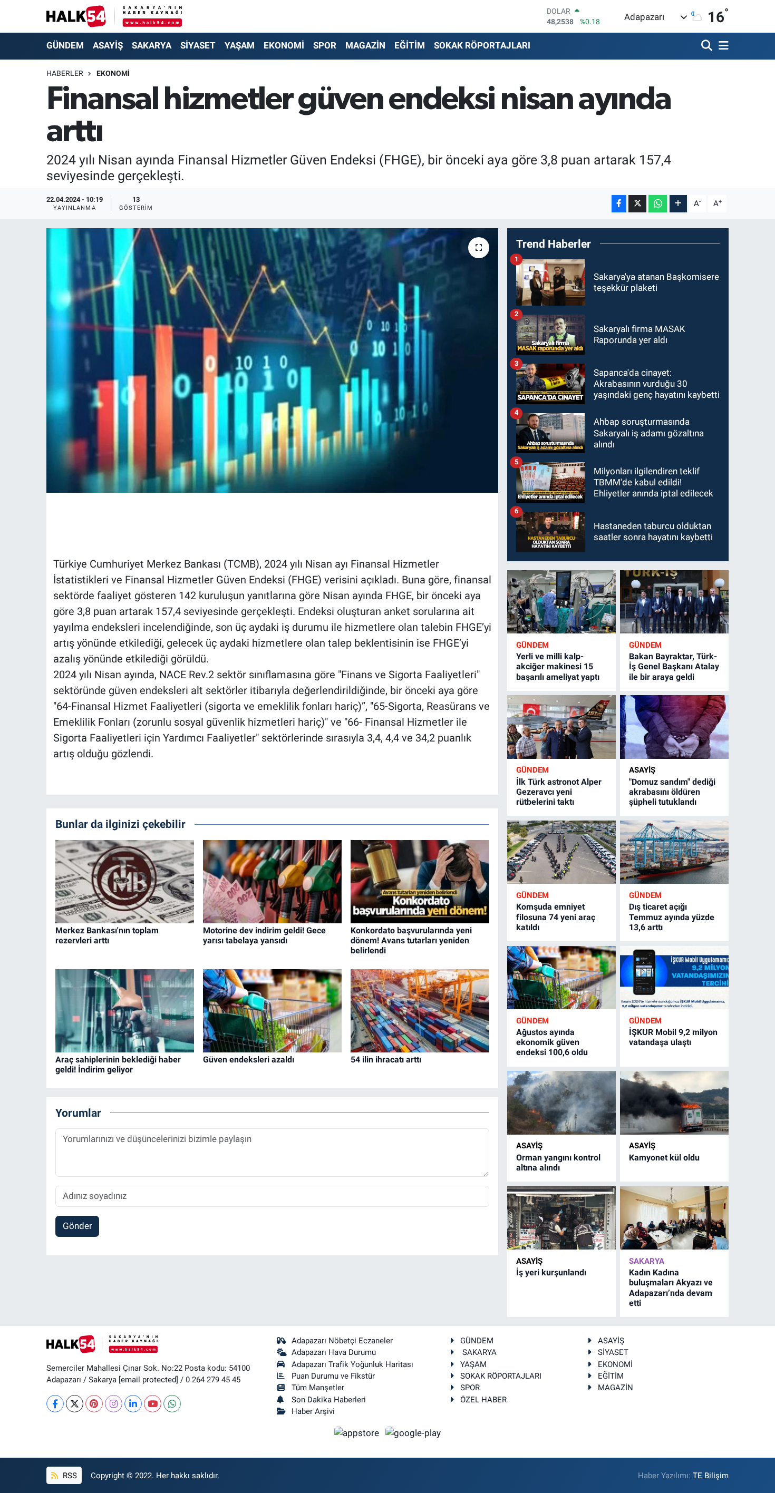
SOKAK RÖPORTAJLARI (482, 45)
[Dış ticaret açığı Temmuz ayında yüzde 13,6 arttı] (674, 852)
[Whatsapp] (172, 1403)
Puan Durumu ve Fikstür (333, 1376)
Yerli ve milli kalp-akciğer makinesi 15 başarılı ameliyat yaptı (557, 666)
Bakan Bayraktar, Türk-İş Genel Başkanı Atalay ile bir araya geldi (674, 666)
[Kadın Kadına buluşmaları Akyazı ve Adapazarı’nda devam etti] (674, 1218)
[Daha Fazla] (678, 203)
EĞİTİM (409, 45)
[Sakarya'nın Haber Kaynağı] (114, 16)
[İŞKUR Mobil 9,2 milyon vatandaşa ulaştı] (674, 978)
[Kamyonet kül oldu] (674, 1103)
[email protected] (148, 1379)
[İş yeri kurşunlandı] (561, 1218)
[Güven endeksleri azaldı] (272, 1009)
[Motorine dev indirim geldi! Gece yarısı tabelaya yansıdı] (272, 880)
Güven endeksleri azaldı (248, 1060)
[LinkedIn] (133, 1403)
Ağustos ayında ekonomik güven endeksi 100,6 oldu (552, 1042)
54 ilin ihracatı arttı (386, 1060)
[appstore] (358, 1432)
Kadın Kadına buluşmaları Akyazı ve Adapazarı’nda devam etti (671, 1287)
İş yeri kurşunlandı (551, 1272)
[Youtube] (152, 1403)
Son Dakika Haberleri (329, 1399)
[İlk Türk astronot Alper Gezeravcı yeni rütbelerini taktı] (561, 727)
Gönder (77, 1226)
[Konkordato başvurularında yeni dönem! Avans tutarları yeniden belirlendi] (420, 880)
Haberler (64, 73)
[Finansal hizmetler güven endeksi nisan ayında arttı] (272, 360)
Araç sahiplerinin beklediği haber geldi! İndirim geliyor (118, 1065)
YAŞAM (240, 45)
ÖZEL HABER (483, 1399)
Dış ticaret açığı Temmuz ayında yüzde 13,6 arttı (671, 917)
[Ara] (707, 46)
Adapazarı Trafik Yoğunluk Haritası (352, 1364)
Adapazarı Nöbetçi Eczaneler (342, 1340)
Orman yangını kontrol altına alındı (558, 1163)
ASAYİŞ (108, 45)
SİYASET (198, 45)
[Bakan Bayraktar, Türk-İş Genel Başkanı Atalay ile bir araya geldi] (674, 602)
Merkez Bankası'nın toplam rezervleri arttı (107, 935)
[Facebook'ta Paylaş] (619, 203)
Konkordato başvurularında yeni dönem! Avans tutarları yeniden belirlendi (411, 940)
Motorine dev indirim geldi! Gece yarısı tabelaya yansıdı (264, 935)
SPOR (324, 45)
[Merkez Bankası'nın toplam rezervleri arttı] (124, 880)
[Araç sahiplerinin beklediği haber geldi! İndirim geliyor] (124, 1009)
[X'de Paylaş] (637, 203)
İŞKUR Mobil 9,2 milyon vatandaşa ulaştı (673, 1037)
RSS (69, 1475)
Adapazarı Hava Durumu (334, 1352)
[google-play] (413, 1432)
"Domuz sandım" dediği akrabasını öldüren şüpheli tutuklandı (672, 792)
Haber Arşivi (313, 1411)
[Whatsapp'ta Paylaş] (657, 203)
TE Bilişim (711, 1475)
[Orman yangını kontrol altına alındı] (561, 1103)
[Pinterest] (94, 1403)
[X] (74, 1403)
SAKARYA (151, 45)
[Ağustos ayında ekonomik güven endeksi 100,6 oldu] (561, 978)
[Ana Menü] (721, 46)
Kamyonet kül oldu (664, 1158)
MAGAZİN (365, 45)
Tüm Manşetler (318, 1387)
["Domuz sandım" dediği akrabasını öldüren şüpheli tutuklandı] (674, 727)
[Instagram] (113, 1403)
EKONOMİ (284, 45)
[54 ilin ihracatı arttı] (420, 1009)
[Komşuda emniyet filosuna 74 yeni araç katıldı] (561, 852)
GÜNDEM (65, 45)
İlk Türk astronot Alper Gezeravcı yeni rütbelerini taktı (559, 792)
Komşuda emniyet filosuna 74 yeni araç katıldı (555, 917)
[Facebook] (55, 1403)
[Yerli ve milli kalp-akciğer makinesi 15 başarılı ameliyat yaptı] (561, 602)
